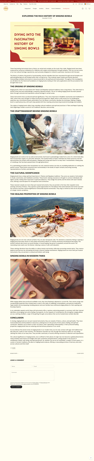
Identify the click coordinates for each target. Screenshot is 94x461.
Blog (21, 4)
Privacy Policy (35, 382)
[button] (28, 8)
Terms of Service (43, 382)
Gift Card (81, 4)
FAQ (17, 4)
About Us (6, 4)
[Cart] (89, 8)
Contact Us (12, 4)
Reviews (25, 4)
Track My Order (32, 4)
